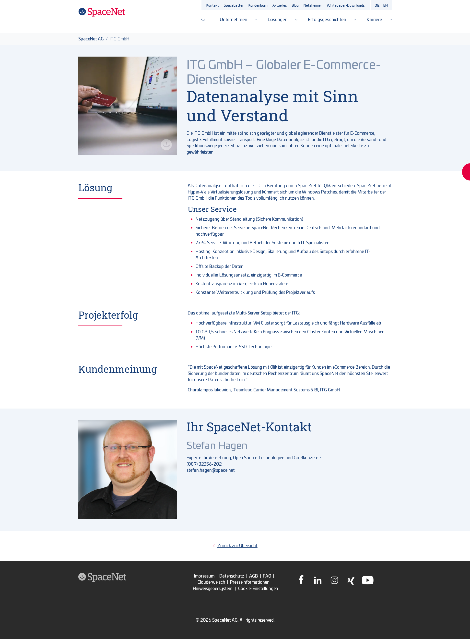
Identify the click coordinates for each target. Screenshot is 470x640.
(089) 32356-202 (204, 464)
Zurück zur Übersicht (237, 545)
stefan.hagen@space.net (211, 470)
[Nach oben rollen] (459, 629)
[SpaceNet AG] (101, 12)
